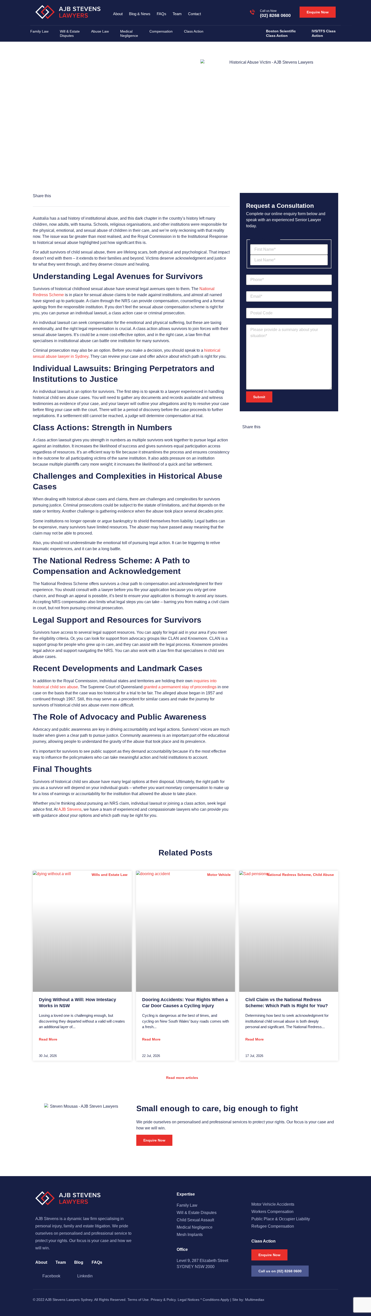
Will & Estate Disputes (70, 33)
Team (177, 14)
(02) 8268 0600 (275, 15)
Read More (48, 1039)
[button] (59, 196)
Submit (259, 397)
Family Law (39, 31)
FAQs (161, 14)
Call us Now (268, 11)
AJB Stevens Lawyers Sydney (68, 1300)
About (118, 14)
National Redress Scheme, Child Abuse (84, 160)
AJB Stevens (70, 809)
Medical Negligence (129, 33)
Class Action (193, 31)
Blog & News (139, 14)
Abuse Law (100, 31)
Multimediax (254, 1300)
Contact (194, 14)
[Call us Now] (252, 12)
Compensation (161, 31)
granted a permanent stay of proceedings (180, 687)
